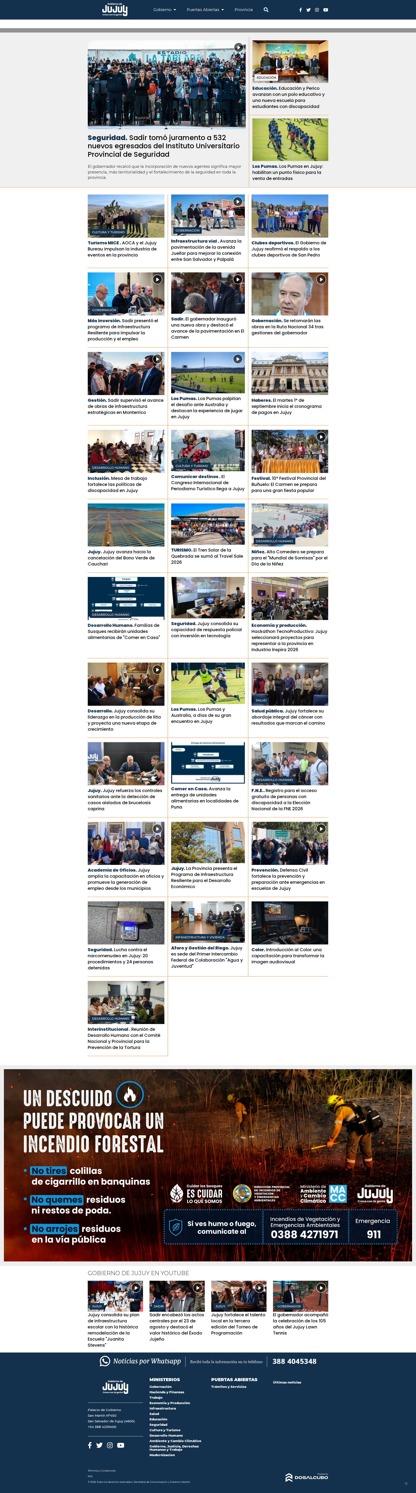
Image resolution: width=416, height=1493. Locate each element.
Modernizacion (162, 1455)
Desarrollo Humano (110, 467)
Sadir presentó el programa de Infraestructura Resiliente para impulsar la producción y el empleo (123, 330)
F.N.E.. (258, 790)
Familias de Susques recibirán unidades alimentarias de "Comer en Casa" (124, 631)
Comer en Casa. (189, 789)
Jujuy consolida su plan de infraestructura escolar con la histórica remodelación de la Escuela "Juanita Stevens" (113, 1330)
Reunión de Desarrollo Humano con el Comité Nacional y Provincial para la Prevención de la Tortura (124, 1038)
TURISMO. (182, 550)
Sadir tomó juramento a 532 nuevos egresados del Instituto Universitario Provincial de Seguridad (164, 146)
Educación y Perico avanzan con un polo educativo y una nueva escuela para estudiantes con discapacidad (288, 97)
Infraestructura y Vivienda (200, 937)
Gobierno (162, 9)
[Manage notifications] (405, 1483)
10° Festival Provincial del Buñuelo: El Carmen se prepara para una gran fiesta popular (289, 484)
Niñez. (259, 552)
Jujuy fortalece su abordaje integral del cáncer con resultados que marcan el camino (288, 717)
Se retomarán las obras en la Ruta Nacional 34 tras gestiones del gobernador (287, 327)
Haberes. (262, 400)
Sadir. (178, 319)
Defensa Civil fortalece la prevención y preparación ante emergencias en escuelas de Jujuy (288, 879)
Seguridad (158, 1425)
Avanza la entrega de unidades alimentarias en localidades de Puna (205, 798)
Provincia (244, 9)
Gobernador (289, 1306)
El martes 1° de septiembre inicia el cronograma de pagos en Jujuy (287, 406)
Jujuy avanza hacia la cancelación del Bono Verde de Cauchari (121, 558)
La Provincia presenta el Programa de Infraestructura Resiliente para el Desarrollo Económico (204, 877)
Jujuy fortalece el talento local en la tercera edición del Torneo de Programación (238, 1324)
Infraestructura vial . (195, 241)
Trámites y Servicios (228, 1387)
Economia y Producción (170, 1403)
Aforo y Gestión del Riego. (200, 948)
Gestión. (97, 400)
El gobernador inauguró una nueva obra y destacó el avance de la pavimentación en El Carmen (207, 328)
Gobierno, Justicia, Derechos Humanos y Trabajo (174, 1448)
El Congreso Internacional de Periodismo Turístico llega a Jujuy (208, 483)
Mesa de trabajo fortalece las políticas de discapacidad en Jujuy (117, 484)
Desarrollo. (100, 711)
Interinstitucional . (109, 1029)
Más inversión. (104, 321)
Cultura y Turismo (108, 232)
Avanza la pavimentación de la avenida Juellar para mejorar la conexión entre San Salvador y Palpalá (206, 250)
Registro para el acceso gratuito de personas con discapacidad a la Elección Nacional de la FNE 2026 (284, 799)
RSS (90, 1476)
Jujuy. (95, 552)
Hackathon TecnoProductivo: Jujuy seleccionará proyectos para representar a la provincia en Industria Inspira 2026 (289, 640)
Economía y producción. (279, 625)
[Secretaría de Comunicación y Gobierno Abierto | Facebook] (300, 9)
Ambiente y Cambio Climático (175, 1441)
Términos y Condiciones (102, 1470)
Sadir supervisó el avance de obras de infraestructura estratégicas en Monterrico (126, 406)
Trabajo (156, 1397)
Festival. (261, 478)
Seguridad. (107, 137)
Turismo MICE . (104, 243)
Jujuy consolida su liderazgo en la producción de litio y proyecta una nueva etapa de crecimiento (124, 720)
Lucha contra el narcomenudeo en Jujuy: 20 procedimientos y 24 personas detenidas (120, 959)
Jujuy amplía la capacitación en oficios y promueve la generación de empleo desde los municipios (126, 879)
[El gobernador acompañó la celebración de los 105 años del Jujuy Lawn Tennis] (300, 1296)
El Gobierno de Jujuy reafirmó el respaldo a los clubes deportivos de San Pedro (289, 249)
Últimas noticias (287, 1382)
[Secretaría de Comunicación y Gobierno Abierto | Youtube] (325, 9)
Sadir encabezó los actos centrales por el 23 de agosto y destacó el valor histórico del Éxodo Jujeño (177, 1327)
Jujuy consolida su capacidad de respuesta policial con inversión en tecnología (206, 630)
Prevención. (265, 870)
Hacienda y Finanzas (167, 1392)
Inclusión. (99, 478)
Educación (266, 77)
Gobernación (188, 230)
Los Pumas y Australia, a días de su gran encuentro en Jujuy (201, 715)
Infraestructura (163, 1408)
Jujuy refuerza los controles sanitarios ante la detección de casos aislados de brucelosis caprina (125, 799)
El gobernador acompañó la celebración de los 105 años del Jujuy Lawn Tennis (300, 1324)
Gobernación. (267, 321)
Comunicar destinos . (196, 477)
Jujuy (97, 1306)
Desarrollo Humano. (111, 625)
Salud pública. (268, 711)
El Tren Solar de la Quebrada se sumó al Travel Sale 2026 (207, 556)
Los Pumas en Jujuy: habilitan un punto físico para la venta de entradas (287, 172)
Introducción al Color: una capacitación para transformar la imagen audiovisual (288, 956)
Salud (261, 700)
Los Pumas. (265, 166)
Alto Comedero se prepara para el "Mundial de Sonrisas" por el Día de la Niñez (290, 558)
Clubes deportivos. (273, 243)
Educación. (265, 88)
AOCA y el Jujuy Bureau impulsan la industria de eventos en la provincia (122, 249)
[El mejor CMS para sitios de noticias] (300, 1477)
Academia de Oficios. (112, 870)
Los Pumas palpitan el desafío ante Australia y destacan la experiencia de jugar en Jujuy (207, 407)
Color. (258, 950)
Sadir (159, 1306)
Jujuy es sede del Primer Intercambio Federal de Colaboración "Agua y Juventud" (207, 957)
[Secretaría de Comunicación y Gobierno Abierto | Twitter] (308, 9)
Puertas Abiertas (203, 9)
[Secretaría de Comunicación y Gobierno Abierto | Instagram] (317, 9)
